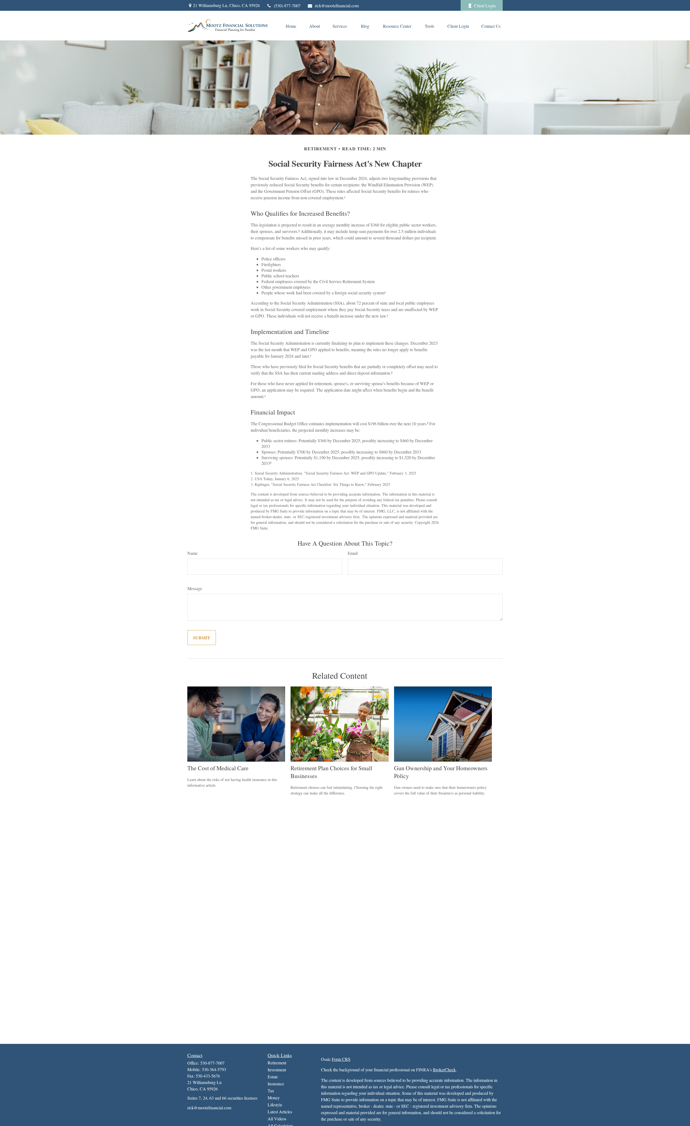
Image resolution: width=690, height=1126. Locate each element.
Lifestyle (275, 1104)
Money (274, 1097)
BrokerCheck (444, 1069)
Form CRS (341, 1059)
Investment (277, 1069)
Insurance (276, 1083)
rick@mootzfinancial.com (337, 5)
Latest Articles (280, 1111)
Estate (273, 1076)
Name (192, 553)
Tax (271, 1090)
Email (353, 553)
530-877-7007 (212, 1063)
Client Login (485, 5)
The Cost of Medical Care (218, 768)
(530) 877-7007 (287, 5)
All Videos (277, 1118)
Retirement (277, 1062)
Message (194, 588)
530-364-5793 (214, 1069)
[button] (291, 25)
